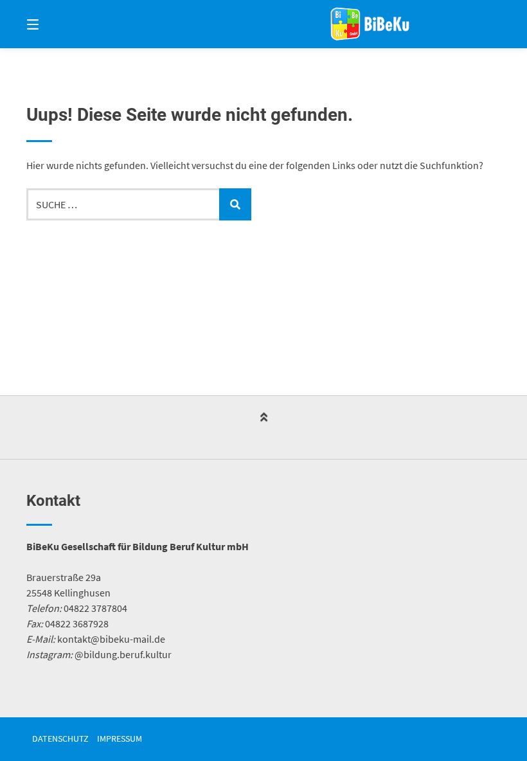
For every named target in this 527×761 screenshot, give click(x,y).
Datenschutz (60, 738)
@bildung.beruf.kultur (123, 654)
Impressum (119, 738)
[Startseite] (370, 24)
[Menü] (55, 24)
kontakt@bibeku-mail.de (111, 638)
